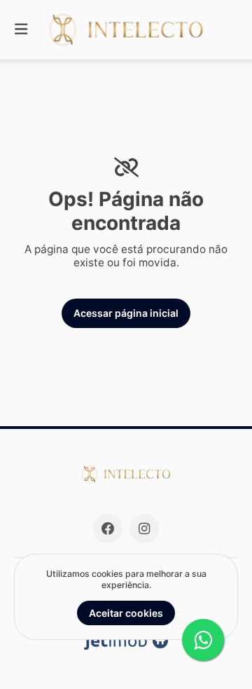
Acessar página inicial (126, 313)
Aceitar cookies (126, 613)
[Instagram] (144, 528)
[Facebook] (107, 528)
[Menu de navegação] (21, 30)
